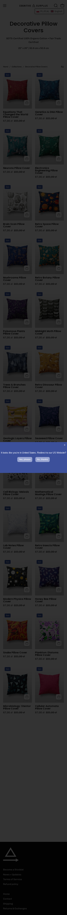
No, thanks (42, 459)
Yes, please (25, 459)
